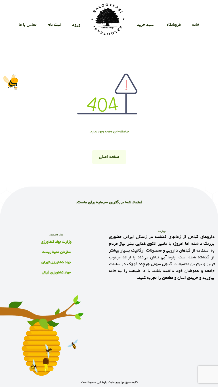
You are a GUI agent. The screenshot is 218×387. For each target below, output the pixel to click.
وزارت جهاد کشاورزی (56, 242)
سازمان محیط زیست (56, 252)
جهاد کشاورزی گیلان (56, 273)
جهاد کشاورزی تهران (56, 263)
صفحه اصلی (109, 157)
